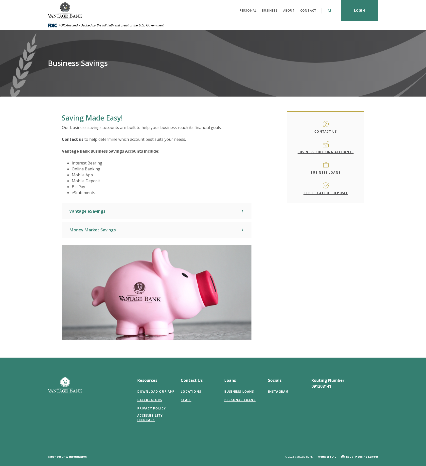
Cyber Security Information (67, 456)
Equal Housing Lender (362, 456)
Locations (191, 391)
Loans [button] (230, 380)
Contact (308, 10)
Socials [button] (275, 380)
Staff (186, 400)
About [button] (289, 10)
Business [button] (270, 10)
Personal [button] (248, 10)
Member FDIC (327, 456)
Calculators (149, 400)
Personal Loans (240, 400)
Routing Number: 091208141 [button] (328, 383)
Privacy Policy (151, 408)
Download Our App (156, 391)
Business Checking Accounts (326, 152)
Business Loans (325, 172)
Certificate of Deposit (325, 193)
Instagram (278, 391)
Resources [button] (147, 380)
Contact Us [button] (192, 380)
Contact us (72, 139)
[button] (156, 211)
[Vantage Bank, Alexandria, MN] (65, 10)
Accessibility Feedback (150, 417)
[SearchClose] (329, 10)
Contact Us (325, 131)
